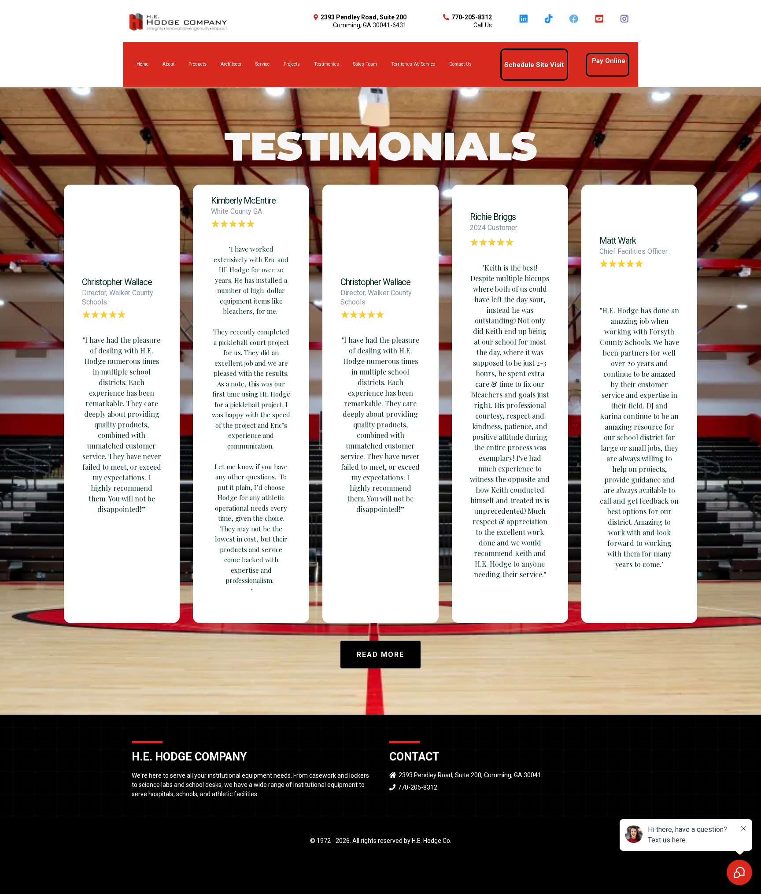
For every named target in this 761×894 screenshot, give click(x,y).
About (168, 64)
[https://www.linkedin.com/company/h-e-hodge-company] (525, 23)
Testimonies (326, 64)
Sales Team (365, 64)
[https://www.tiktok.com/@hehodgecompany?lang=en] (550, 23)
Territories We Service (413, 64)
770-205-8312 (417, 787)
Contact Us (460, 64)
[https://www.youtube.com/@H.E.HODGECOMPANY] (600, 23)
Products (197, 64)
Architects (231, 64)
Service (262, 64)
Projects (292, 64)
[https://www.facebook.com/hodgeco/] (575, 23)
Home (142, 64)
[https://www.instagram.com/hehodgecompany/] (626, 23)
